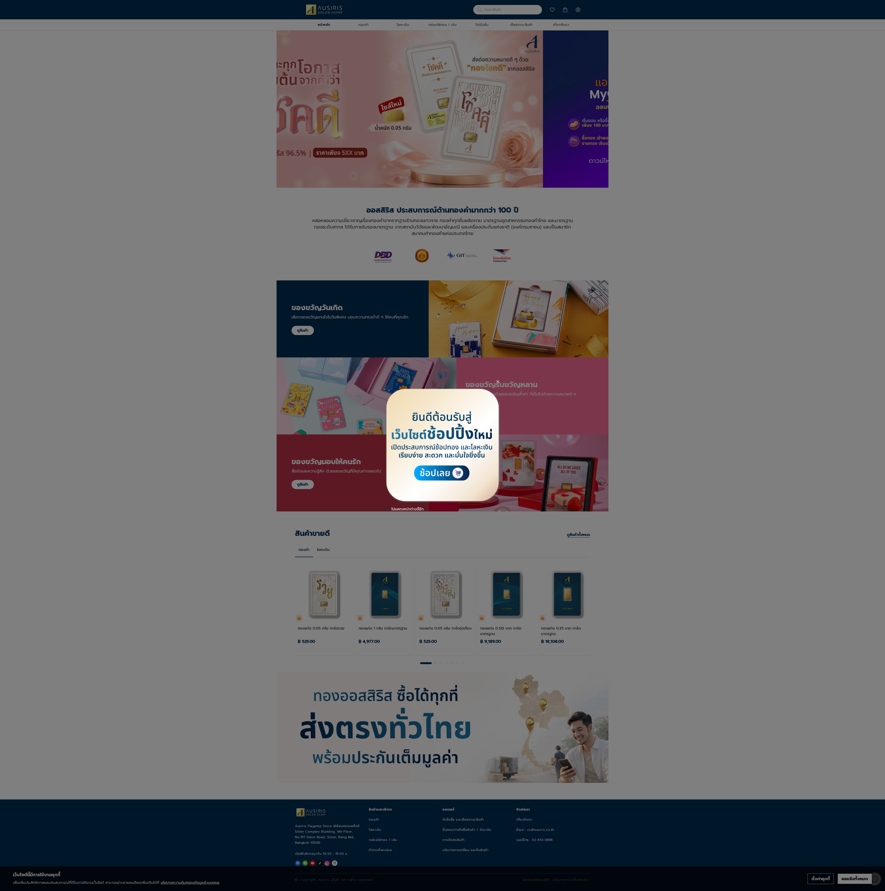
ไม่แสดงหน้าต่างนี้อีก (407, 509)
